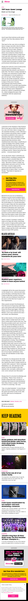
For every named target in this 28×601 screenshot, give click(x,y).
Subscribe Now (15, 189)
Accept (13, 595)
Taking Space (5, 278)
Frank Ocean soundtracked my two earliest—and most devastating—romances (13, 504)
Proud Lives (5, 471)
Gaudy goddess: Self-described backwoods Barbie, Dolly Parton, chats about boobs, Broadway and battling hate (14, 442)
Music (3, 437)
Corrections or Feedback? (8, 404)
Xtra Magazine (8, 1)
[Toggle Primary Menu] (2, 2)
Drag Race (4, 533)
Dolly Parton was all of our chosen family (11, 474)
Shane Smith (5, 14)
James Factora (6, 259)
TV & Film (4, 251)
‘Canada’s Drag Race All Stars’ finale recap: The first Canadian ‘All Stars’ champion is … (14, 537)
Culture (12, 401)
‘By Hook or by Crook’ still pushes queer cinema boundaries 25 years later (11, 254)
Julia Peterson (6, 283)
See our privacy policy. (8, 592)
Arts (3, 7)
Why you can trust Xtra (8, 406)
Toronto (17, 401)
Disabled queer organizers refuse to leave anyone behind (13, 280)
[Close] (24, 584)
